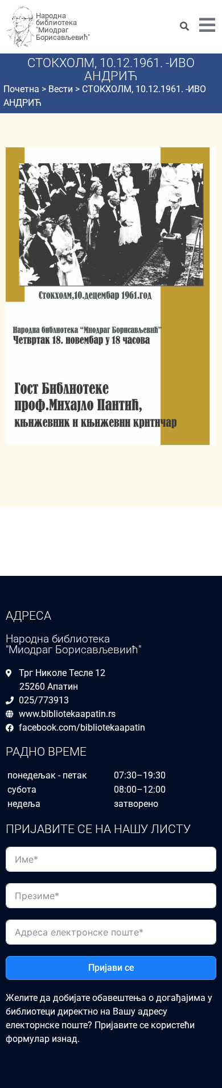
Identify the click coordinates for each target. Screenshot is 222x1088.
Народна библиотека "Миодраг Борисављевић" (63, 26)
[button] (207, 27)
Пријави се (111, 967)
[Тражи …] (184, 26)
